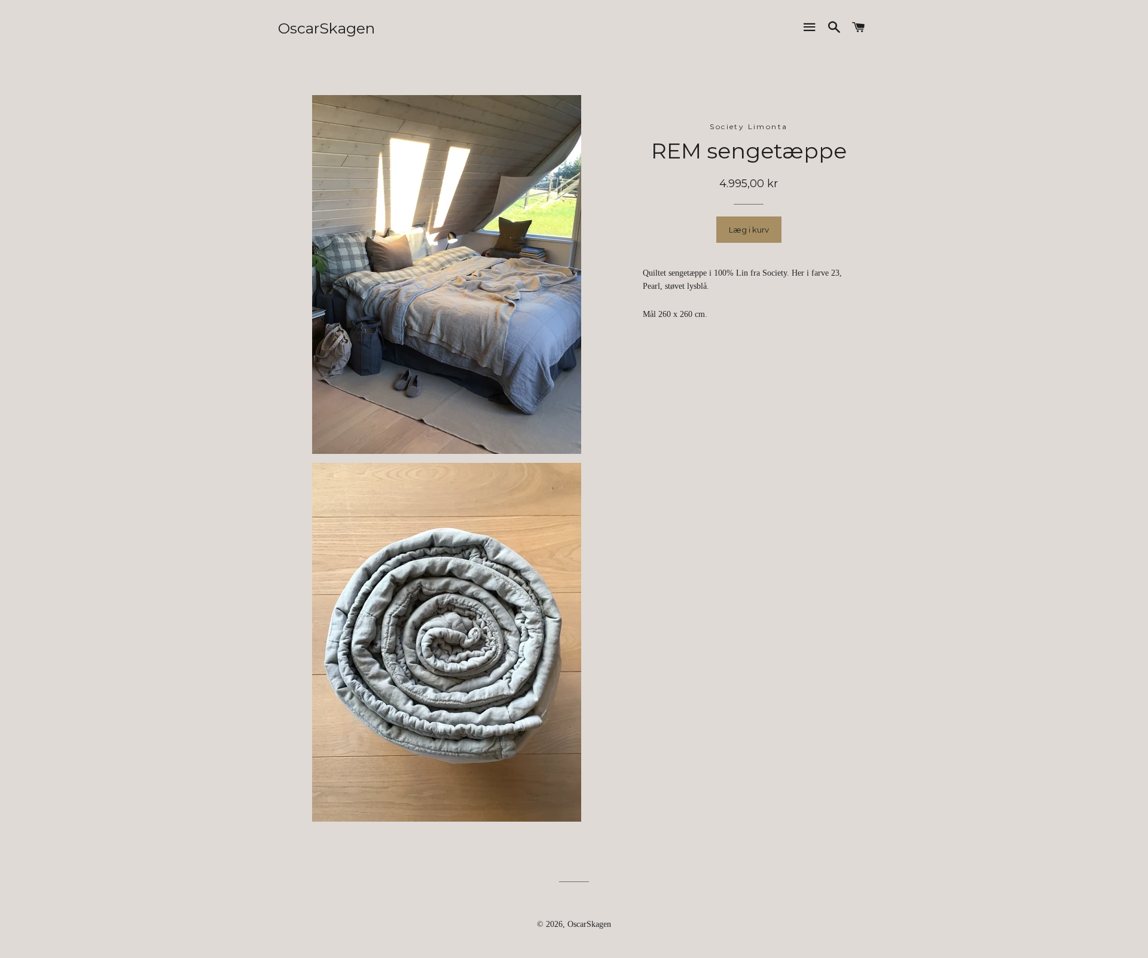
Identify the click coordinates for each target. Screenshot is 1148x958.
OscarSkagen (326, 28)
